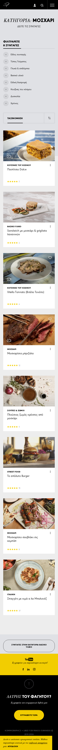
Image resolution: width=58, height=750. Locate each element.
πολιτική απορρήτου (38, 743)
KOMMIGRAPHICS (13, 730)
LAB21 (26, 730)
